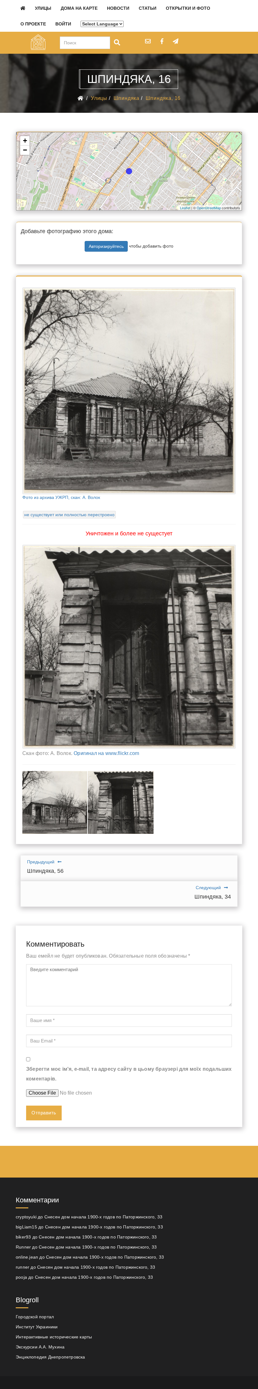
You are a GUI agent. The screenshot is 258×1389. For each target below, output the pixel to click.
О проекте (33, 23)
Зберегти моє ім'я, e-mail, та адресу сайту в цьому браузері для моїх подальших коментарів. (129, 1073)
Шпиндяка (126, 98)
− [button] (25, 150)
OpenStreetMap (209, 207)
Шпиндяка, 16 (163, 98)
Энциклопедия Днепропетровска (50, 1356)
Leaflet (185, 207)
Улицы (43, 8)
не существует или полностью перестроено (69, 514)
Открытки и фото (188, 8)
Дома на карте (79, 8)
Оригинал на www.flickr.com (106, 753)
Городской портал (35, 1316)
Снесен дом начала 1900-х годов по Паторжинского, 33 (103, 1216)
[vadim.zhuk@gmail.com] (148, 41)
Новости (118, 8)
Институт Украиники (37, 1326)
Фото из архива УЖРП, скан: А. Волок (61, 497)
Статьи (147, 8)
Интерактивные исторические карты (54, 1336)
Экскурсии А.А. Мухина (40, 1346)
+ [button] (25, 141)
